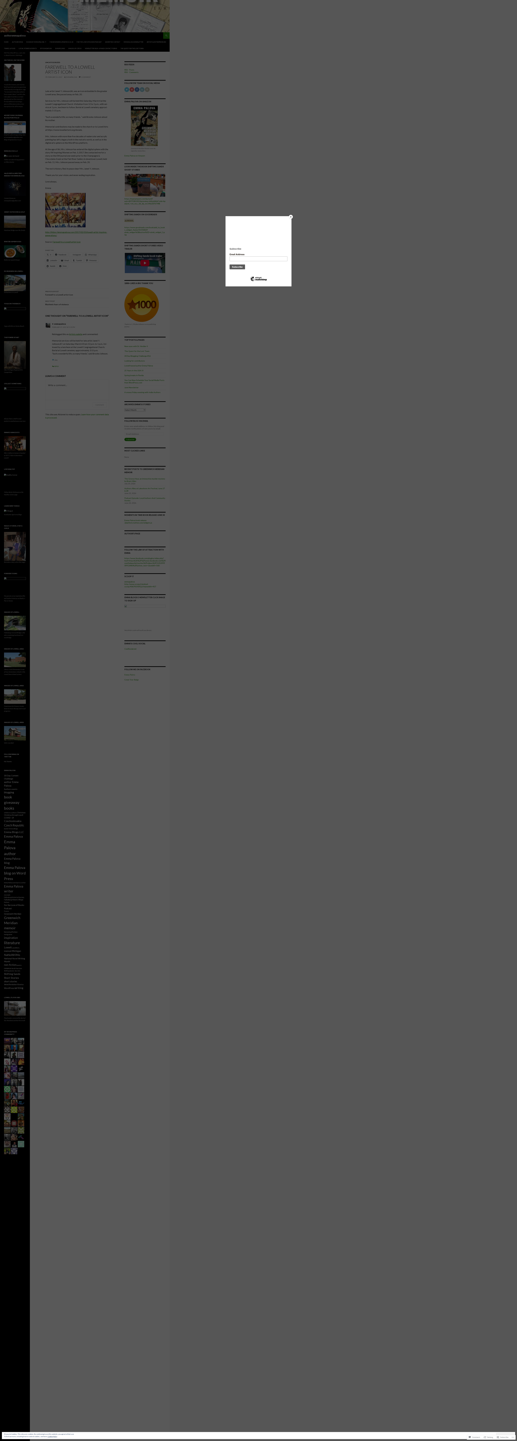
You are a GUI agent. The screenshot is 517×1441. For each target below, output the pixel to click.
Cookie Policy (52, 1436)
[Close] (291, 217)
